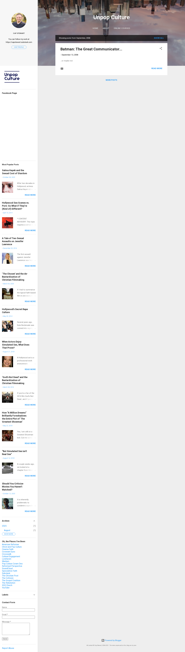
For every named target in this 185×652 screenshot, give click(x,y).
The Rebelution (8, 583)
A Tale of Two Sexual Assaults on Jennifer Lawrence (13, 241)
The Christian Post (10, 575)
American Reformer (10, 544)
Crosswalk (6, 554)
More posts (111, 80)
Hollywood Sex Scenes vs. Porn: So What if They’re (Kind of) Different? (15, 205)
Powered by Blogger (112, 640)
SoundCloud (7, 568)
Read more (156, 68)
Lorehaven (6, 559)
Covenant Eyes (8, 551)
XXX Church (7, 585)
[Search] (165, 7)
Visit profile (19, 47)
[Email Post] (61, 69)
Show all (159, 38)
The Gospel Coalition (11, 580)
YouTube (5, 587)
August (7, 530)
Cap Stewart (19, 33)
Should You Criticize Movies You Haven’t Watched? (12, 486)
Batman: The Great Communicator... (91, 49)
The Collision (7, 578)
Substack (6, 573)
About (106, 28)
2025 (4, 526)
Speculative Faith (9, 571)
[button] (160, 49)
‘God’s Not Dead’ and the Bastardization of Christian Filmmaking (14, 380)
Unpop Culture (111, 17)
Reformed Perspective (12, 566)
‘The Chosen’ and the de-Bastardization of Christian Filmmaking (15, 276)
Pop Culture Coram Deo (12, 563)
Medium (5, 561)
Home (95, 28)
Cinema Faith (7, 549)
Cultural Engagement (11, 556)
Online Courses (122, 28)
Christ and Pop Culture (12, 547)
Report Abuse (8, 648)
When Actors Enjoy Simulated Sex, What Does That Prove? (15, 344)
